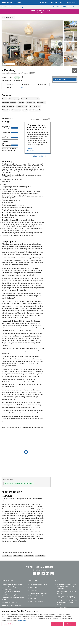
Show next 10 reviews (40, 156)
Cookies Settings (8, 624)
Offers (74, 7)
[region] (39, 618)
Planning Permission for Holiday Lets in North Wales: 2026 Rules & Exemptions (67, 586)
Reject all (70, 624)
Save (74, 70)
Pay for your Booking (36, 601)
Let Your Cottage (44, 2)
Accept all (57, 624)
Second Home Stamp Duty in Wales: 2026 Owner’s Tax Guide (66, 597)
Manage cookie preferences (38, 593)
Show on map (25, 88)
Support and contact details (38, 584)
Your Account (72, 2)
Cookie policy (34, 590)
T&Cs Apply (39, 12)
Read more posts (62, 607)
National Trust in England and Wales (19, 483)
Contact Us (54, 2)
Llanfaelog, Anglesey (18, 73)
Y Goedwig (9, 70)
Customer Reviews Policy (37, 596)
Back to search (9, 17)
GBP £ (62, 2)
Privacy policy (34, 587)
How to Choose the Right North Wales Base (66, 592)
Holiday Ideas (66, 7)
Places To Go (56, 7)
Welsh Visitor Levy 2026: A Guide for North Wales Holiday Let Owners (67, 602)
